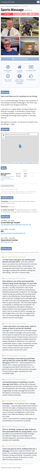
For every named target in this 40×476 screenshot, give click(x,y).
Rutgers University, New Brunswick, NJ (13, 233)
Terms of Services (6, 467)
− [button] (3, 138)
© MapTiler (20, 163)
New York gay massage (12, 6)
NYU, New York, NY (7, 242)
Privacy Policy (17, 467)
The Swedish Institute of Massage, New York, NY (16, 224)
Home (2, 6)
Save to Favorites (21, 59)
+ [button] (3, 135)
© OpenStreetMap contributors (31, 163)
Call (20, 14)
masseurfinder (8, 2)
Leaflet (15, 163)
